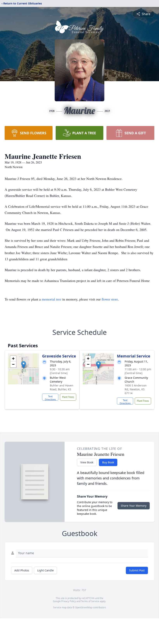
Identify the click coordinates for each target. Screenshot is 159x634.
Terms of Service (90, 601)
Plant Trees (68, 397)
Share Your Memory (133, 505)
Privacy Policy (68, 601)
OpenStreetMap (83, 607)
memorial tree (51, 299)
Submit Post (137, 570)
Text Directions (50, 398)
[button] (23, 365)
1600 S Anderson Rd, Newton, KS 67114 (136, 389)
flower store (110, 299)
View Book (86, 462)
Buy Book (108, 462)
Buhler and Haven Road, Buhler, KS (61, 387)
